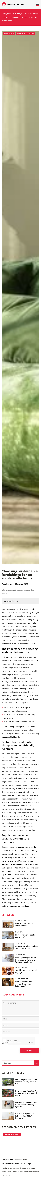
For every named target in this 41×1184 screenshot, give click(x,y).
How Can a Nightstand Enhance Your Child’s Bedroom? (24, 1116)
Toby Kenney (7, 584)
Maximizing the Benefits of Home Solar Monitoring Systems (26, 1104)
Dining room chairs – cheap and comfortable (26, 947)
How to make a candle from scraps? (17, 1164)
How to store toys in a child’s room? (24, 924)
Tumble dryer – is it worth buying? (26, 971)
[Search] (36, 1063)
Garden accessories (25, 33)
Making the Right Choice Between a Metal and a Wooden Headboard (25, 960)
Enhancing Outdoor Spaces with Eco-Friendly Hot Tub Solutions (26, 1082)
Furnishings (9, 33)
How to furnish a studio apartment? (25, 936)
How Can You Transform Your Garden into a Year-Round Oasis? (27, 1093)
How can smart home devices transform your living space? (25, 984)
